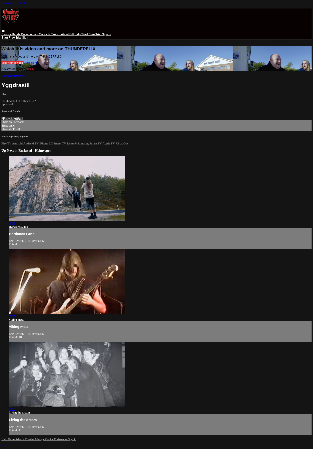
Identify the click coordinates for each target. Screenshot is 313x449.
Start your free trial (12, 62)
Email (19, 118)
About (65, 34)
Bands (16, 34)
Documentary (30, 34)
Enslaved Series (12, 76)
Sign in (106, 34)
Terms (12, 439)
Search (56, 34)
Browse (6, 34)
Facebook (7, 118)
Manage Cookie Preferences (51, 439)
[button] (3, 31)
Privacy (20, 439)
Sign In (26, 37)
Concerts (45, 34)
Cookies (30, 439)
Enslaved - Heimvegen (34, 150)
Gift (71, 34)
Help (77, 34)
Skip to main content (13, 3)
